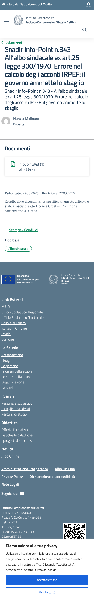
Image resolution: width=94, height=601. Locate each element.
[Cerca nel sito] (84, 30)
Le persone (9, 366)
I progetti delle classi (16, 440)
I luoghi (6, 360)
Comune (7, 339)
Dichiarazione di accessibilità (52, 476)
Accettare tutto (47, 579)
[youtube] (22, 493)
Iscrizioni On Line (14, 328)
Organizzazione (12, 382)
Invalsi (6, 333)
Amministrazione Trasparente (24, 469)
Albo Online (10, 456)
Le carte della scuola (16, 376)
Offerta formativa (14, 429)
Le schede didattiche (17, 435)
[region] (47, 570)
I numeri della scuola (16, 371)
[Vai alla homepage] (18, 20)
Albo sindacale (18, 248)
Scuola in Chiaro (13, 323)
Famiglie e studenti (15, 408)
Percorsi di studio (14, 414)
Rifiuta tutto (47, 592)
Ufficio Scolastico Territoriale (22, 317)
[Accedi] (88, 5)
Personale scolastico (16, 403)
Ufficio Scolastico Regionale (22, 312)
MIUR (5, 306)
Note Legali (10, 484)
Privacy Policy (12, 476)
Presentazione (12, 355)
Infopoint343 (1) (31, 164)
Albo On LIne (65, 469)
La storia (7, 387)
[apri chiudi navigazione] (6, 20)
